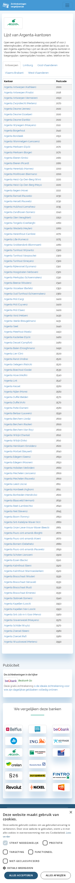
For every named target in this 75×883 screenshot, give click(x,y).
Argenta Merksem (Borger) (18, 152)
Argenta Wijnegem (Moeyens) (20, 125)
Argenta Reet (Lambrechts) (18, 506)
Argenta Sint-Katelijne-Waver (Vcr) (22, 522)
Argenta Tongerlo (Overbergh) (19, 223)
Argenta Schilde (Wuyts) (17, 625)
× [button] (70, 812)
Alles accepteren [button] (21, 875)
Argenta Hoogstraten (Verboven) (21, 272)
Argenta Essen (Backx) (16, 560)
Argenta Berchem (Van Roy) (18, 429)
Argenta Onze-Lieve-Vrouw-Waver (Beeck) (26, 527)
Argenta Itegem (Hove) (16, 190)
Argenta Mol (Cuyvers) (16, 304)
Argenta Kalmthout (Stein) (17, 565)
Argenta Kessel (12, 386)
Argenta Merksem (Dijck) (17, 147)
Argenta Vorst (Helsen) (16, 315)
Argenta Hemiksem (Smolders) (20, 446)
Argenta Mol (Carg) (14, 299)
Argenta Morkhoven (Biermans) (20, 174)
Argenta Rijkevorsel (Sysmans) (20, 266)
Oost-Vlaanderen (48, 65)
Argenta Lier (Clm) (13, 353)
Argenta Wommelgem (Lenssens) (22, 141)
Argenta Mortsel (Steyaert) (18, 451)
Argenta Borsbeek (13, 136)
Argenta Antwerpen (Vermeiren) (21, 98)
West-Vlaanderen (38, 72)
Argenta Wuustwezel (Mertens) (20, 641)
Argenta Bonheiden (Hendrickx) (20, 495)
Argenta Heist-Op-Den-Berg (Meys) (23, 185)
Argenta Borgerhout (14, 130)
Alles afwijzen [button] (56, 875)
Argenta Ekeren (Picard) (16, 163)
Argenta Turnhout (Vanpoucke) (20, 255)
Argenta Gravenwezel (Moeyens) (21, 620)
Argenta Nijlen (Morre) (15, 391)
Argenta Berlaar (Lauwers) (18, 413)
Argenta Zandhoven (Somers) (19, 212)
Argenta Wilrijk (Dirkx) (15, 440)
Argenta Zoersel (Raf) (15, 636)
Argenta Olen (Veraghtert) (17, 217)
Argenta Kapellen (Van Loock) (19, 609)
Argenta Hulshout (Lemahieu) (19, 206)
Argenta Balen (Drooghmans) (19, 348)
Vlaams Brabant (14, 72)
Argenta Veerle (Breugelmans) (20, 321)
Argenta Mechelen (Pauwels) (19, 478)
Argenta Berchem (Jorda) (17, 418)
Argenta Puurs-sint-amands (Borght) (23, 533)
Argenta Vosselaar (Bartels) (18, 288)
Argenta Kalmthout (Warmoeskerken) (23, 571)
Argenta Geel (11, 326)
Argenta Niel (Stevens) (16, 511)
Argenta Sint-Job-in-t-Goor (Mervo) (22, 614)
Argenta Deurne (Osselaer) (18, 114)
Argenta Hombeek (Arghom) (19, 489)
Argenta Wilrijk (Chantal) (17, 435)
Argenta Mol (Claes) (14, 310)
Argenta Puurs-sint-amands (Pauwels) (24, 549)
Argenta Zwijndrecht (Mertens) (20, 103)
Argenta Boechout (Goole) (18, 370)
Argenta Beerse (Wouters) (17, 283)
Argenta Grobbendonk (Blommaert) (22, 245)
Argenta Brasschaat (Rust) (18, 587)
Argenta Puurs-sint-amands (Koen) (22, 538)
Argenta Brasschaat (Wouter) (19, 576)
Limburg (28, 65)
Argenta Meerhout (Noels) (17, 331)
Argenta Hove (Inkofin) (15, 375)
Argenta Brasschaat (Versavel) (20, 582)
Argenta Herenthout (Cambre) (19, 234)
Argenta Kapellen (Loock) (17, 603)
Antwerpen (11, 65)
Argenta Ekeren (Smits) (16, 158)
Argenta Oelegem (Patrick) (18, 364)
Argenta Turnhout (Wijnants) (19, 250)
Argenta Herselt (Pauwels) (18, 201)
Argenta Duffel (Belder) (16, 397)
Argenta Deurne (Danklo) (17, 119)
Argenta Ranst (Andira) (16, 359)
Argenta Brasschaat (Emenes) (20, 593)
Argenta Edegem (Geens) (17, 457)
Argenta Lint (10, 380)
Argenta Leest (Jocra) (15, 484)
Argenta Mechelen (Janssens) (20, 473)
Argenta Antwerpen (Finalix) (18, 92)
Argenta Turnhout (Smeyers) (19, 261)
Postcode (61, 81)
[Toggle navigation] (67, 5)
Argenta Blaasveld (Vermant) (19, 500)
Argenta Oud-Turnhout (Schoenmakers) (24, 293)
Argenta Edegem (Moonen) (18, 462)
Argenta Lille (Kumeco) (16, 239)
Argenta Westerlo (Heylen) (18, 228)
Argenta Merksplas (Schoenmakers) (23, 277)
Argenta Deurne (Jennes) (17, 108)
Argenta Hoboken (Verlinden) (19, 468)
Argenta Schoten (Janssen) (18, 554)
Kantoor (8, 81)
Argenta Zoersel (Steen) (16, 631)
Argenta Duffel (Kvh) (14, 402)
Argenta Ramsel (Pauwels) (18, 196)
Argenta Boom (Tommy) (16, 516)
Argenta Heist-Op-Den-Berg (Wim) (22, 179)
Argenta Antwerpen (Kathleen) (20, 87)
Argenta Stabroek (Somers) (18, 598)
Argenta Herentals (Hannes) (18, 168)
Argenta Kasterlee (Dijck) (17, 337)
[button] (37, 868)
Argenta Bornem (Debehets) (19, 544)
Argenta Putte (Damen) (16, 408)
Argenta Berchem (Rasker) (18, 424)
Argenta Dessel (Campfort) (18, 342)
